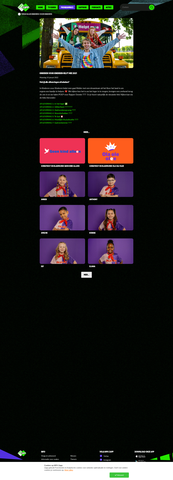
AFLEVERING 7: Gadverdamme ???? (56, 122)
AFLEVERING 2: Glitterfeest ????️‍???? (56, 107)
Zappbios (82, 7)
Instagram (107, 460)
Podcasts (96, 7)
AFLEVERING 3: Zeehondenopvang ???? (58, 110)
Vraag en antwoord (48, 456)
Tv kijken (52, 7)
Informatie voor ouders (50, 459)
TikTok (106, 456)
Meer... (86, 274)
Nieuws (73, 456)
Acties (108, 7)
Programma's (67, 7)
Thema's (73, 459)
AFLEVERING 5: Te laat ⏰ (51, 116)
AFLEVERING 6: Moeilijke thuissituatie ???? (59, 119)
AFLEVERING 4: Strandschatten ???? (56, 113)
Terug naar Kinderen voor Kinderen (36, 14)
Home (40, 7)
